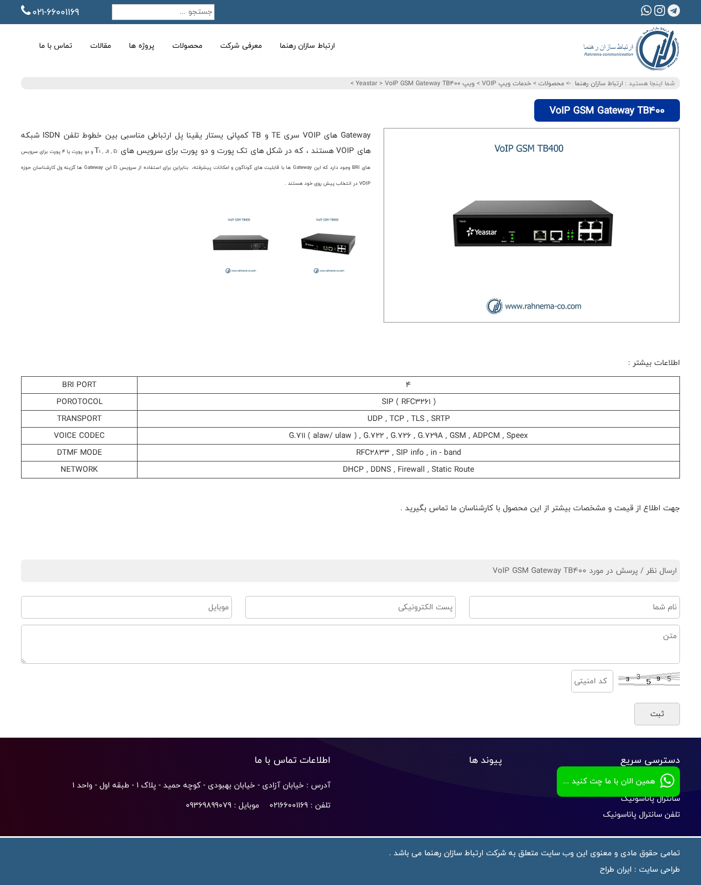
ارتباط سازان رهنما (307, 45)
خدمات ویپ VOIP (505, 83)
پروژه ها (141, 45)
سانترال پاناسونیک (650, 798)
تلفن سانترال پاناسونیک (641, 814)
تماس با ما (55, 45)
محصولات (187, 45)
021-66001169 (55, 12)
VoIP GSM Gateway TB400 (407, 83)
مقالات (100, 45)
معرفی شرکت (241, 45)
